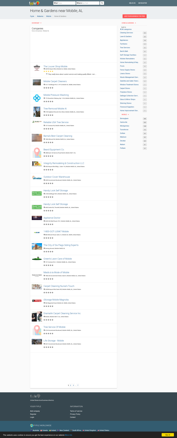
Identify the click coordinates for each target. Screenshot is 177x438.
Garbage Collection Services (129, 96)
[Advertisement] (69, 48)
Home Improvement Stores (129, 111)
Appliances (124, 40)
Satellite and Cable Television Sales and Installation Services (129, 81)
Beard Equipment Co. (54, 149)
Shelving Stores (125, 103)
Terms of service (76, 411)
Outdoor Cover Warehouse (57, 176)
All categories (127, 29)
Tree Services (125, 48)
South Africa (76, 430)
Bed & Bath (124, 51)
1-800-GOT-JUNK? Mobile (56, 231)
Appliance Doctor (52, 217)
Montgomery (124, 126)
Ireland (53, 430)
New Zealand (64, 430)
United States (104, 430)
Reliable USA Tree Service (56, 122)
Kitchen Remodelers (127, 59)
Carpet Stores (125, 88)
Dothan (122, 133)
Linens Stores (125, 74)
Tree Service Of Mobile (54, 327)
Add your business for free (134, 16)
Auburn (122, 144)
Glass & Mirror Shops (127, 99)
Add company (35, 411)
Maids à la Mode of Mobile (56, 272)
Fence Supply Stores (127, 70)
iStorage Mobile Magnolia (56, 299)
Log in (133, 3)
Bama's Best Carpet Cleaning (58, 136)
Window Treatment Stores (129, 85)
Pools (122, 66)
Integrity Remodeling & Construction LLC (64, 163)
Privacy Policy (75, 414)
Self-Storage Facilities (128, 55)
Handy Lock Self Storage (56, 190)
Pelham (122, 148)
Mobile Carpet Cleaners (55, 81)
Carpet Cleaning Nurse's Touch (59, 286)
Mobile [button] (124, 114)
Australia (35, 430)
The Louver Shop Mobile (55, 66)
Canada (45, 430)
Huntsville (123, 122)
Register (143, 3)
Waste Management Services (129, 77)
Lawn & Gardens (126, 36)
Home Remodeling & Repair (129, 62)
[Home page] (34, 3)
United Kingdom (90, 430)
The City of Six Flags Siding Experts (61, 245)
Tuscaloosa (124, 130)
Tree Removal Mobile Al (55, 108)
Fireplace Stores (126, 92)
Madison (123, 137)
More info (68, 435)
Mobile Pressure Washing (56, 95)
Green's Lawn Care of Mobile (58, 258)
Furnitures (123, 44)
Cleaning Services (126, 33)
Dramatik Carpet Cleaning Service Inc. (62, 313)
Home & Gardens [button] (128, 23)
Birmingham (124, 118)
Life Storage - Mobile (54, 340)
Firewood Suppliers (127, 107)
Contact (72, 417)
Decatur (123, 141)
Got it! (167, 434)
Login (32, 417)
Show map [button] (35, 23)
